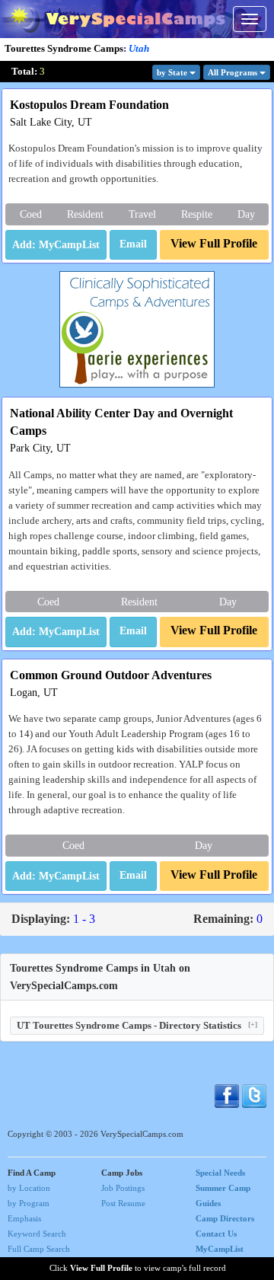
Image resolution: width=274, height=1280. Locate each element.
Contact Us (216, 1233)
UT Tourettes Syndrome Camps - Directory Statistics (137, 1025)
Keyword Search (37, 1233)
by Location (29, 1187)
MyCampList (220, 1248)
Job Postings (123, 1187)
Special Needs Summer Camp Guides (223, 1188)
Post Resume (123, 1203)
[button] (133, 245)
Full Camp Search (39, 1248)
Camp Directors (225, 1218)
